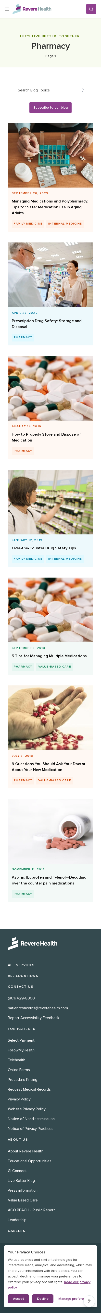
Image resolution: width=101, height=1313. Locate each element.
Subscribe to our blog (50, 107)
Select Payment (21, 1040)
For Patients (22, 1029)
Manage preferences (74, 1299)
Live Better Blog (21, 1180)
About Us (18, 1139)
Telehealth (16, 1060)
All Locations (23, 976)
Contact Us (20, 987)
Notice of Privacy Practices (30, 1128)
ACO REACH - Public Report (31, 1210)
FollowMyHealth (21, 1050)
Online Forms (19, 1069)
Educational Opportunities (29, 1161)
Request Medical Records (29, 1089)
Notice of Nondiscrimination (31, 1118)
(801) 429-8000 (21, 998)
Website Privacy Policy (27, 1109)
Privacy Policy (19, 1099)
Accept (18, 1299)
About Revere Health (25, 1151)
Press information (23, 1190)
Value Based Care (23, 1200)
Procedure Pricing (22, 1079)
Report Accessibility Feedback (33, 1017)
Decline (43, 1299)
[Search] (91, 9)
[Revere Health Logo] (49, 9)
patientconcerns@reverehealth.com (38, 1008)
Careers (16, 1231)
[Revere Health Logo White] (50, 943)
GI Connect (17, 1170)
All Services (21, 965)
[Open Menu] (7, 9)
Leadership (17, 1219)
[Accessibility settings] (89, 1301)
